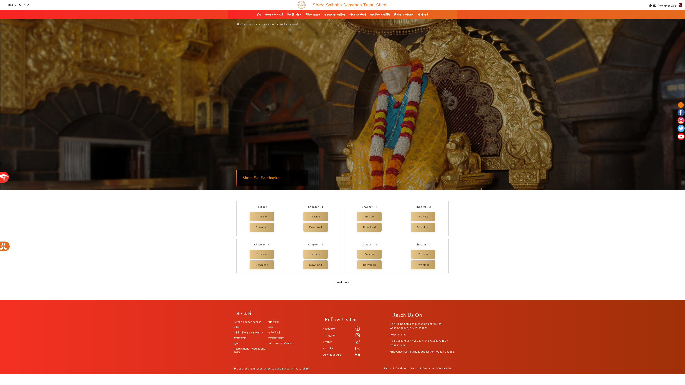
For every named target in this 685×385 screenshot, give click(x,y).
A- (20, 5)
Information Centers (281, 342)
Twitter (327, 341)
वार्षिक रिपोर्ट (274, 332)
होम (259, 14)
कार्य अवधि (273, 321)
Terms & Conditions (396, 368)
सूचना (236, 342)
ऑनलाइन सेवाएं (357, 14)
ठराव (270, 326)
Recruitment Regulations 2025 (249, 348)
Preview (262, 216)
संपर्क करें (423, 14)
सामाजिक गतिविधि (380, 14)
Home (238, 24)
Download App (666, 5)
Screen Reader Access (247, 321)
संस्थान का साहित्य (334, 14)
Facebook (329, 328)
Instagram (329, 335)
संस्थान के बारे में (274, 14)
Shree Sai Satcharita (279, 24)
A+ (29, 5)
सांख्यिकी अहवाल (276, 337)
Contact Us (444, 368)
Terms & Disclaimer (423, 368)
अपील (236, 326)
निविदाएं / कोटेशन (403, 14)
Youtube (328, 348)
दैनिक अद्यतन (313, 14)
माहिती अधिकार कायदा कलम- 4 (249, 332)
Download (261, 227)
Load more (342, 282)
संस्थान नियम (240, 337)
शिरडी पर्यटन (294, 14)
